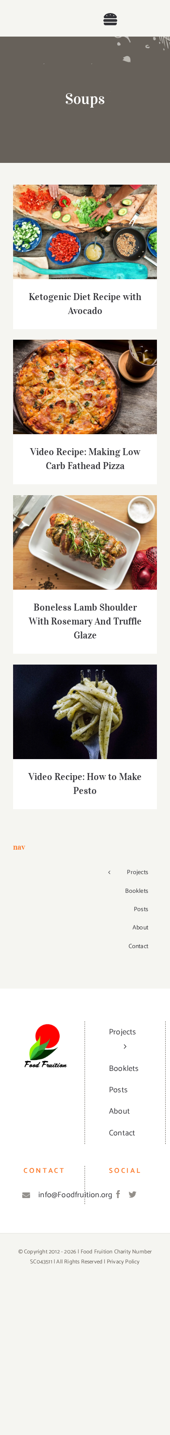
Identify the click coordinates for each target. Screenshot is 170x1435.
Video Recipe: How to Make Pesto (85, 703)
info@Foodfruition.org (53, 1195)
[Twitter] (132, 1194)
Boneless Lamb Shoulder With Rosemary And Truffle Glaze (85, 528)
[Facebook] (118, 1194)
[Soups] (85, 232)
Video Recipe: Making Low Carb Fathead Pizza (85, 373)
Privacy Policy (123, 1261)
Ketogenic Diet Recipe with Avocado (85, 218)
